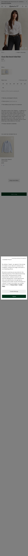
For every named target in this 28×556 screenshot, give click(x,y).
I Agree (14, 296)
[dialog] (14, 278)
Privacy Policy (13, 284)
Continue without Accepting (19, 258)
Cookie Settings (14, 291)
